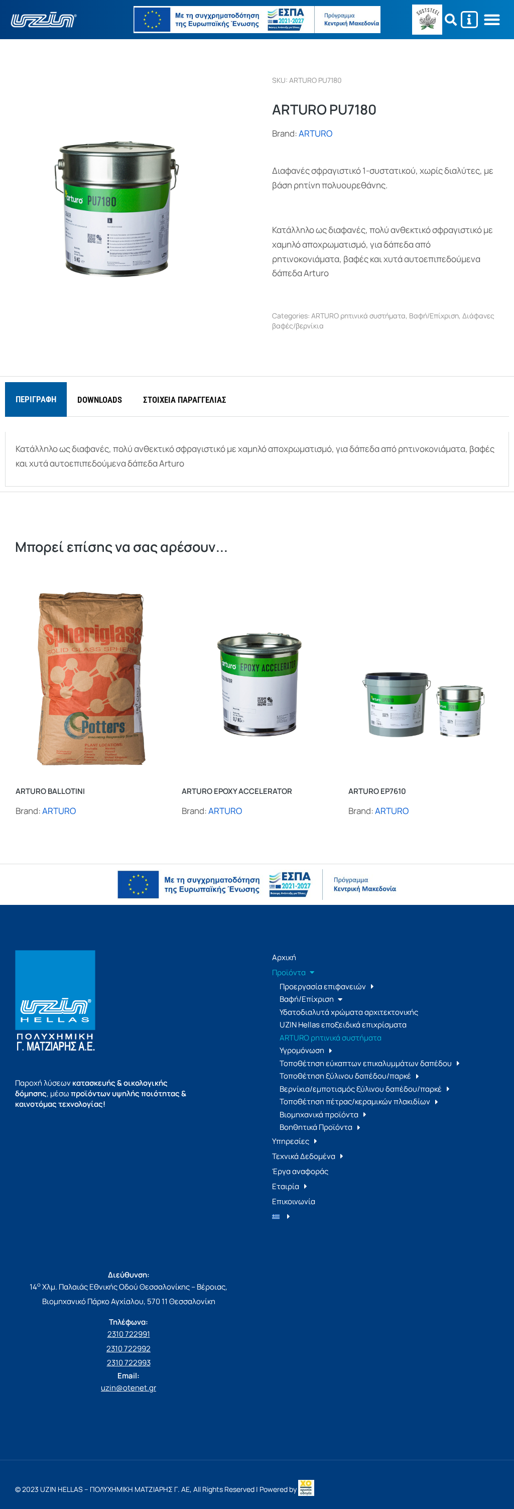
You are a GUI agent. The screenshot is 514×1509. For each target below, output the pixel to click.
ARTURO (315, 133)
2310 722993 (129, 1362)
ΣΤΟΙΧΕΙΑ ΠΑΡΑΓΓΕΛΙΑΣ (184, 400)
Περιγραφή (36, 399)
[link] (306, 1489)
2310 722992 (128, 1348)
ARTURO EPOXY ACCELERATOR (237, 791)
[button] (492, 20)
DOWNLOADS (99, 400)
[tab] (36, 399)
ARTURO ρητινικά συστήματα (358, 315)
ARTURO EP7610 (377, 791)
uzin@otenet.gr (128, 1387)
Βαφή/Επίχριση (434, 315)
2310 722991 (128, 1334)
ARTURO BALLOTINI (50, 791)
